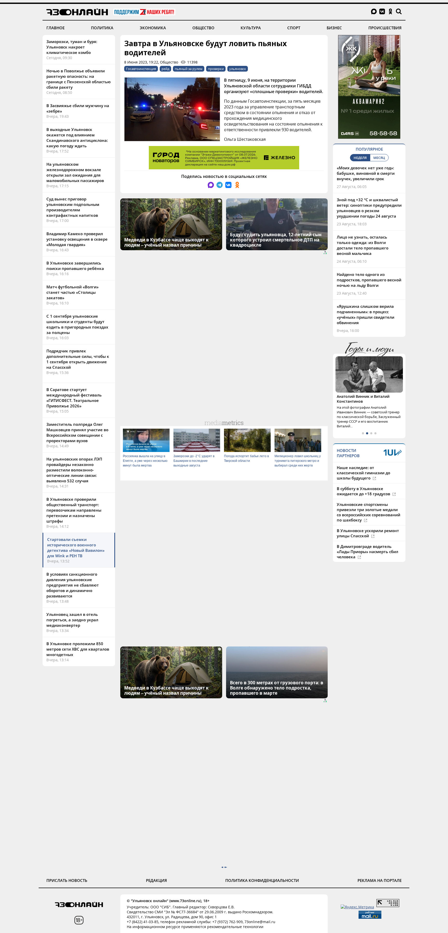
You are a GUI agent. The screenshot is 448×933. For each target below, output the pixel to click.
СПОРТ (293, 27)
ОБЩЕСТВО (203, 27)
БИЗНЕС (334, 27)
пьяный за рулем (188, 68)
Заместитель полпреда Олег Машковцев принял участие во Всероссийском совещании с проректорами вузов (77, 432)
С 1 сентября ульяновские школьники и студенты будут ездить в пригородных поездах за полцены (77, 324)
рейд (165, 68)
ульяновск (237, 68)
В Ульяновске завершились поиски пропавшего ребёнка (75, 265)
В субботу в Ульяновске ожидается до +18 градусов (364, 491)
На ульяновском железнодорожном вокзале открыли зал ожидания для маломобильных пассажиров (75, 172)
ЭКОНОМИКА (153, 27)
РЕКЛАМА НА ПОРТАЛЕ (380, 880)
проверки (216, 68)
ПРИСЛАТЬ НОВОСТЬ (66, 880)
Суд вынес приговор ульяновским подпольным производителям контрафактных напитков (72, 207)
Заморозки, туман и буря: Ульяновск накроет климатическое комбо (71, 47)
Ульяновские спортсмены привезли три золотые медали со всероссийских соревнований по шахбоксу (368, 512)
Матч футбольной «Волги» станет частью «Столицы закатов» (72, 292)
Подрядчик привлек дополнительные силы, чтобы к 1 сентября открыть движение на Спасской (77, 359)
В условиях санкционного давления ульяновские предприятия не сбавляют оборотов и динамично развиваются (72, 585)
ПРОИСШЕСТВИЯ (385, 27)
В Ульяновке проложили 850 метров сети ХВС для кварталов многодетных (77, 649)
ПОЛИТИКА (102, 27)
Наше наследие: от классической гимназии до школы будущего (363, 473)
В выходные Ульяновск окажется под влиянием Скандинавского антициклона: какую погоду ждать (77, 137)
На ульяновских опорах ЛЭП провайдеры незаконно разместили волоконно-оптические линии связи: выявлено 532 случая (74, 469)
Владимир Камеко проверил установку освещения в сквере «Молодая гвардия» (77, 239)
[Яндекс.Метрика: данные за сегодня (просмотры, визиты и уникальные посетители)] (357, 906)
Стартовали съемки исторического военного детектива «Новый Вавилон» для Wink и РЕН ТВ (75, 547)
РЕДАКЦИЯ (156, 880)
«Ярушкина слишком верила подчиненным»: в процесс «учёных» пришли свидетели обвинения (365, 314)
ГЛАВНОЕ (55, 27)
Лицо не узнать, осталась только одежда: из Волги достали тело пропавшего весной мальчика (362, 245)
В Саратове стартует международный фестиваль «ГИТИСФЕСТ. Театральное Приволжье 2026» (74, 397)
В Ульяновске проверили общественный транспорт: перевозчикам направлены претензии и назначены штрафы (73, 510)
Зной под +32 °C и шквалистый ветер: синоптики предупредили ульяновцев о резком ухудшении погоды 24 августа (369, 208)
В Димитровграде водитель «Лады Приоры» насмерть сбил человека (367, 551)
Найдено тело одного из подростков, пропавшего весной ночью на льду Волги (369, 280)
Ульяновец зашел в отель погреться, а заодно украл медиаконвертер (72, 620)
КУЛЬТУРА (251, 27)
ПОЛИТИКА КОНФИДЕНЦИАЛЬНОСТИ (262, 880)
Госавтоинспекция (141, 68)
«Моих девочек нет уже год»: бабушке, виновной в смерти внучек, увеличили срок (366, 173)
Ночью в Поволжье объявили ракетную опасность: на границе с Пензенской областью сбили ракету (78, 79)
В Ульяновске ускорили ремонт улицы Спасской (368, 533)
